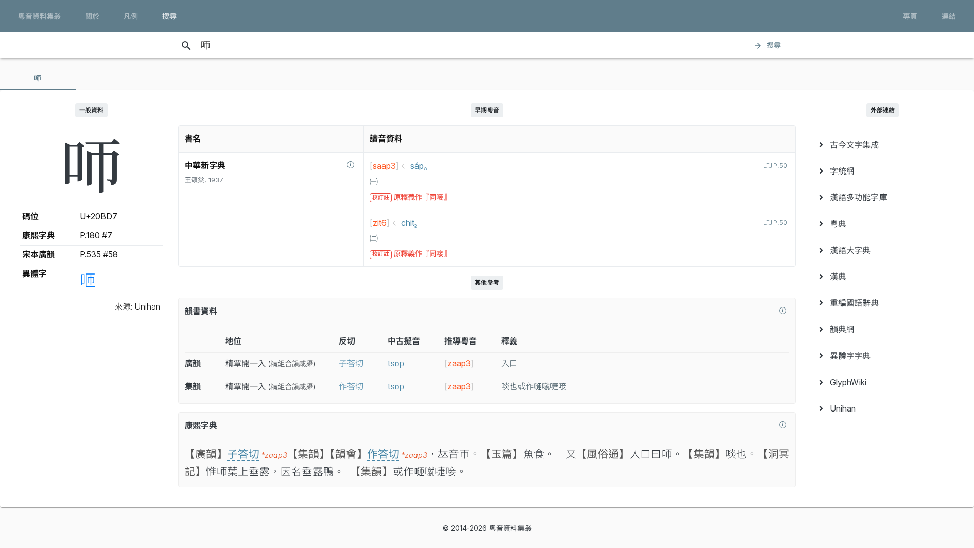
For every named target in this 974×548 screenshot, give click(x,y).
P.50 (780, 165)
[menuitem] (882, 144)
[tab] (38, 78)
